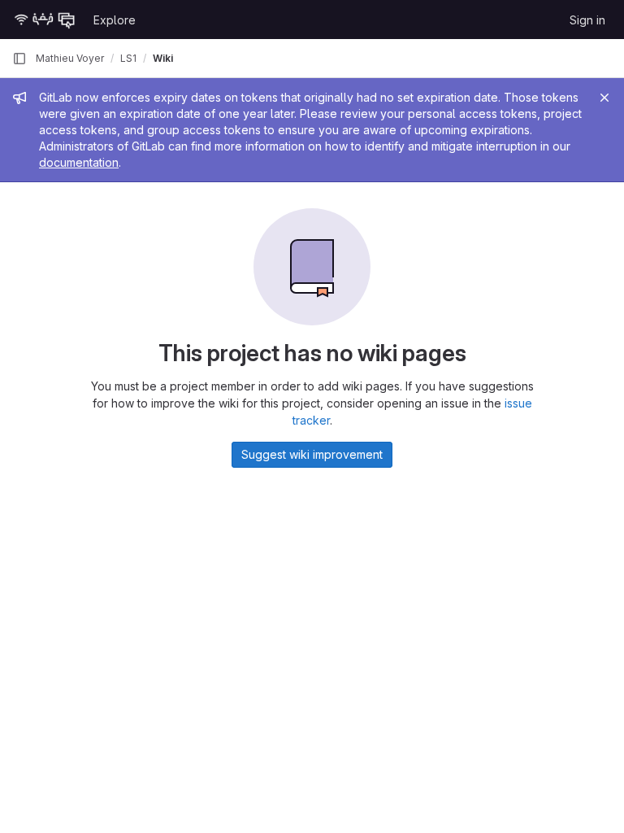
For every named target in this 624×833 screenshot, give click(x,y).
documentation (79, 162)
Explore (114, 20)
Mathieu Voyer (70, 58)
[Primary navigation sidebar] (19, 59)
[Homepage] (44, 20)
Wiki (163, 58)
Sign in (587, 20)
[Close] (604, 97)
